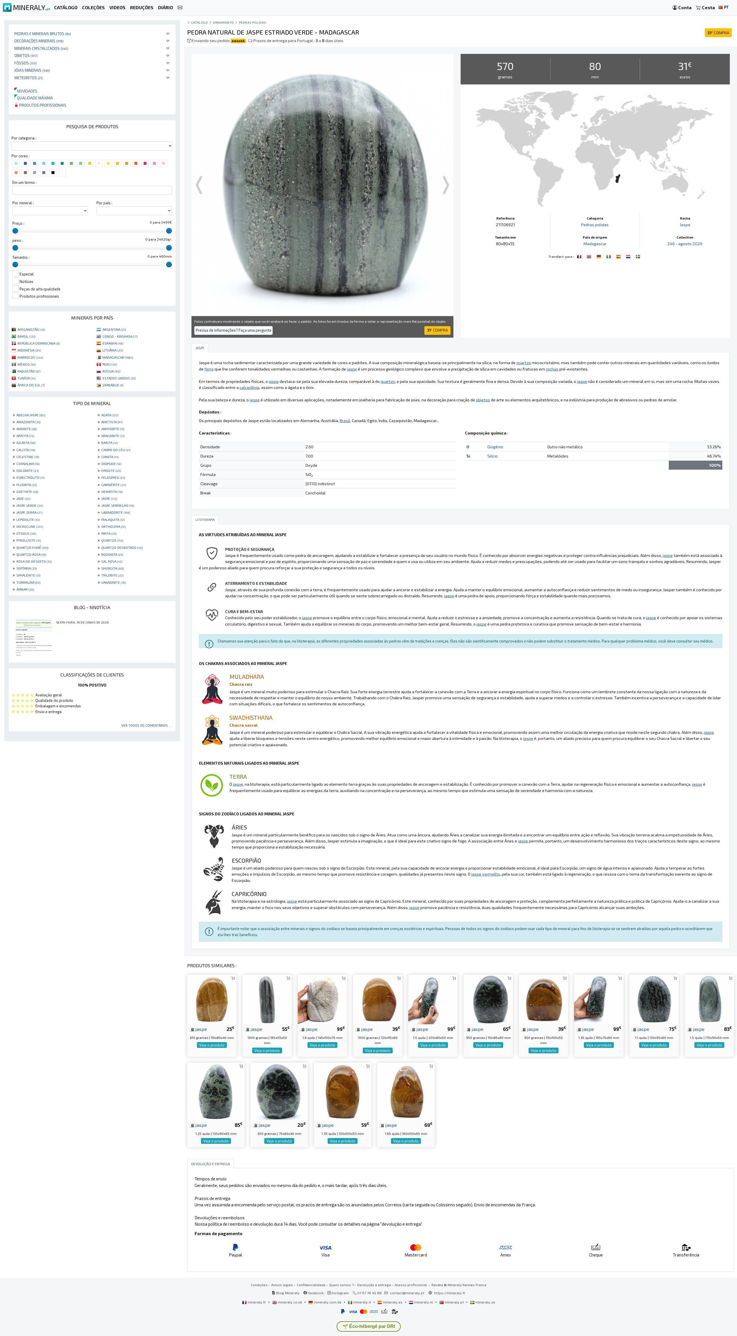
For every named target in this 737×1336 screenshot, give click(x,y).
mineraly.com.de (327, 1302)
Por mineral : (23, 203)
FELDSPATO (113, 477)
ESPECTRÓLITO (30, 477)
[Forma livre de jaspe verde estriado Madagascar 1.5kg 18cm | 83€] (709, 998)
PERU (109, 364)
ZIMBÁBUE (112, 385)
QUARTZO (112, 540)
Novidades (25, 90)
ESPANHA (112, 343)
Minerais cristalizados (41, 48)
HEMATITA (112, 492)
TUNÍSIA (26, 378)
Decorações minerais (39, 40)
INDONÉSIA (29, 350)
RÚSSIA (111, 371)
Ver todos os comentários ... (146, 725)
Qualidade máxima (33, 97)
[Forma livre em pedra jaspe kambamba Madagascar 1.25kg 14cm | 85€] (216, 1090)
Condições (259, 1285)
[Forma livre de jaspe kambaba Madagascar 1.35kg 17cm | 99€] (599, 998)
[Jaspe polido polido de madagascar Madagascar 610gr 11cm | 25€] (212, 998)
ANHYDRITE (112, 429)
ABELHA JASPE (30, 415)
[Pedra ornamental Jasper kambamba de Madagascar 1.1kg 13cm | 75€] (654, 998)
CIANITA (110, 457)
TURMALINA (28, 582)
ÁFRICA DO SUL (31, 385)
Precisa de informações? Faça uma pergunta (233, 330)
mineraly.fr (257, 1302)
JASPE (109, 498)
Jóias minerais (32, 70)
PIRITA (108, 533)
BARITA (109, 443)
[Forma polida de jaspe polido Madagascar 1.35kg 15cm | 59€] (342, 1090)
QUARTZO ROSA (31, 554)
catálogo (199, 22)
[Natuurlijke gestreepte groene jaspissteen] (629, 256)
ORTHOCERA (113, 526)
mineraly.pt (454, 1302)
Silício (492, 455)
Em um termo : (24, 182)
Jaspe (685, 224)
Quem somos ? (341, 1285)
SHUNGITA (112, 568)
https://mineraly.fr (450, 1293)
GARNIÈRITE (113, 485)
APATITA (25, 436)
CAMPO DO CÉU (115, 450)
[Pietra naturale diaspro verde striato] (609, 256)
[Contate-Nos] (180, 7)
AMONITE (26, 429)
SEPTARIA (26, 568)
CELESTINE (27, 457)
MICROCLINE (29, 526)
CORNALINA (27, 464)
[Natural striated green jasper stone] (589, 256)
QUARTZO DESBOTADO (122, 547)
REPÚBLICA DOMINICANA (39, 343)
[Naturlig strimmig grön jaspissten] (638, 256)
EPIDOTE (111, 470)
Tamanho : (20, 257)
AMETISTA (111, 422)
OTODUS (26, 533)
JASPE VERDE (29, 505)
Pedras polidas (253, 22)
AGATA (109, 415)
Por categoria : (24, 138)
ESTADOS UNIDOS (119, 378)
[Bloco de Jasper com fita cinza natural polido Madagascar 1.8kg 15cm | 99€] (322, 998)
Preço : (18, 223)
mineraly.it (362, 1302)
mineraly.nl (423, 1302)
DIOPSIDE (111, 464)
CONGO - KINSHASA (120, 336)
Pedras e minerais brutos (42, 33)
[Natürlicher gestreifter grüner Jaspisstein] (599, 256)
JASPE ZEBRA (29, 512)
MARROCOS (30, 357)
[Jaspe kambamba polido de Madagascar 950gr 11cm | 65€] (488, 998)
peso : (17, 240)
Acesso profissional (411, 1285)
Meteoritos (28, 77)
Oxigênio (495, 446)
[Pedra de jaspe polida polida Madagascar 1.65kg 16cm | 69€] (406, 1090)
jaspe (200, 1029)
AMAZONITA (28, 422)
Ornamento (223, 22)
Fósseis (25, 63)
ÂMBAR (25, 589)
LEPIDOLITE (28, 519)
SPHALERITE (28, 575)
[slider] (15, 231)
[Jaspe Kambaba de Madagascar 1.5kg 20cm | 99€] (433, 998)
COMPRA (718, 32)
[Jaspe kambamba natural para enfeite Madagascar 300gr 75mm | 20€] (279, 1090)
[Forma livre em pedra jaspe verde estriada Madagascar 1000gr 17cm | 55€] (267, 998)
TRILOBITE (112, 575)
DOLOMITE (27, 470)
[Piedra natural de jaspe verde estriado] (619, 256)
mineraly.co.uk (290, 1302)
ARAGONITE (113, 436)
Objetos (26, 55)
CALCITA (25, 450)
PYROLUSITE (28, 540)
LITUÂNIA (112, 350)
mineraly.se (485, 1302)
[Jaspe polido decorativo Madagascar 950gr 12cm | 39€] (543, 998)
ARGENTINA (114, 329)
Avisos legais (282, 1285)
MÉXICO (27, 364)
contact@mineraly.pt (407, 1293)
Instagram (340, 1293)
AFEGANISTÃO (31, 329)
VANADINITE (113, 582)
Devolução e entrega (374, 1285)
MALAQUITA (113, 519)
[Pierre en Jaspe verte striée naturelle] (580, 256)
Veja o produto (212, 1045)
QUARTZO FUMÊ (32, 547)
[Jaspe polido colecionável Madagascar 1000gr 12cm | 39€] (377, 998)
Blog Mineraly (287, 1293)
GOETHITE (27, 492)
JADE (23, 498)
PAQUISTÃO (29, 371)
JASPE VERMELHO (117, 505)
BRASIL (26, 336)
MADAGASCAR (117, 357)
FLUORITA (26, 485)
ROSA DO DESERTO (34, 561)
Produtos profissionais (42, 105)
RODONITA (112, 554)
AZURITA (25, 443)
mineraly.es (392, 1302)
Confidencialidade (311, 1285)
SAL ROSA (111, 561)
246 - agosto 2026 (684, 243)
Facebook (315, 1293)
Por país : (104, 203)
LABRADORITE (115, 512)
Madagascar (595, 243)
